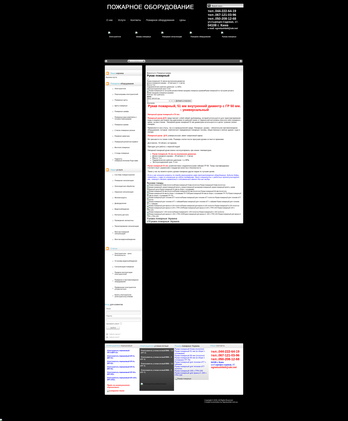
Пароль (109, 316)
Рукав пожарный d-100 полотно (210, 206)
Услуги (121, 20)
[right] (241, 61)
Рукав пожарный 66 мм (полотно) (201, 191)
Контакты (135, 20)
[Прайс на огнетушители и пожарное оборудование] (115, 391)
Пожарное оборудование (160, 20)
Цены (182, 20)
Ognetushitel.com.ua (230, 402)
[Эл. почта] (148, 80)
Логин (108, 309)
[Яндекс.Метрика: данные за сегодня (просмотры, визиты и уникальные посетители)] (7, 420)
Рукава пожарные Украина (162, 218)
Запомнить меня (112, 324)
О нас (109, 20)
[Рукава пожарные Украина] (183, 379)
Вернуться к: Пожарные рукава (159, 73)
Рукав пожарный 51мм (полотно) (199, 185)
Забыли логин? (114, 337)
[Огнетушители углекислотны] (153, 384)
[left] (106, 61)
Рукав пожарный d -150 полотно (199, 212)
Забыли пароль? (115, 334)
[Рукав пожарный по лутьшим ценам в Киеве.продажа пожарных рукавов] (176, 91)
